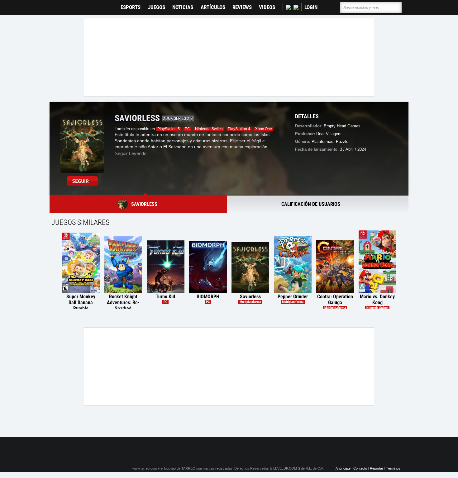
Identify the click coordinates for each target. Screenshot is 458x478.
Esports (131, 7)
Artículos (213, 7)
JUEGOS (156, 7)
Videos (267, 7)
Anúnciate (343, 468)
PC (187, 129)
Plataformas (322, 141)
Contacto (360, 468)
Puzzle (342, 141)
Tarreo (60, 4)
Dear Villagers (328, 133)
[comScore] (300, 449)
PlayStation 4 (239, 129)
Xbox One (263, 129)
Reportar (376, 468)
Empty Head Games (342, 126)
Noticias (182, 7)
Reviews (242, 7)
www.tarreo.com (144, 468)
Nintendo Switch (209, 129)
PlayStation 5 (168, 129)
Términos (393, 468)
